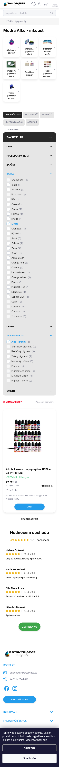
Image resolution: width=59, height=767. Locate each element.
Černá (16, 209)
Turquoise (18, 316)
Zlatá (15, 185)
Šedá (15, 238)
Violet (16, 253)
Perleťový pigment (22, 351)
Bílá (15, 199)
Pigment (17, 366)
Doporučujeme (13, 115)
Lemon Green (20, 272)
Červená (17, 204)
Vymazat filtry (14, 402)
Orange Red (19, 262)
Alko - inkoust (20, 341)
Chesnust (18, 311)
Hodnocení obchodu (29, 532)
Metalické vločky (21, 375)
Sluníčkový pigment (23, 346)
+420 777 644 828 (19, 679)
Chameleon (19, 180)
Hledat (51, 13)
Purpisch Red (20, 287)
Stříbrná (17, 189)
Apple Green (19, 258)
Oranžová (18, 228)
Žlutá (15, 248)
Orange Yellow (20, 277)
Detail (29, 507)
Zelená (16, 243)
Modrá (16, 223)
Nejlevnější (31, 115)
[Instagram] (14, 688)
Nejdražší (47, 115)
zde (45, 740)
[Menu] (55, 4)
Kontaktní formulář (19, 699)
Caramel (17, 306)
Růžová (17, 233)
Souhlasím (29, 758)
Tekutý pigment (21, 356)
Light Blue (18, 292)
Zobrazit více (29, 626)
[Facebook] (6, 688)
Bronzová (18, 194)
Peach (16, 282)
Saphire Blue (19, 296)
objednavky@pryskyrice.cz (23, 672)
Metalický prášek (21, 361)
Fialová (16, 214)
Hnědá (16, 219)
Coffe (16, 301)
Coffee (16, 267)
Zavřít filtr (15, 137)
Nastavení (29, 747)
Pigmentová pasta (22, 371)
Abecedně (32, 122)
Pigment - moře (21, 380)
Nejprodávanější (14, 122)
